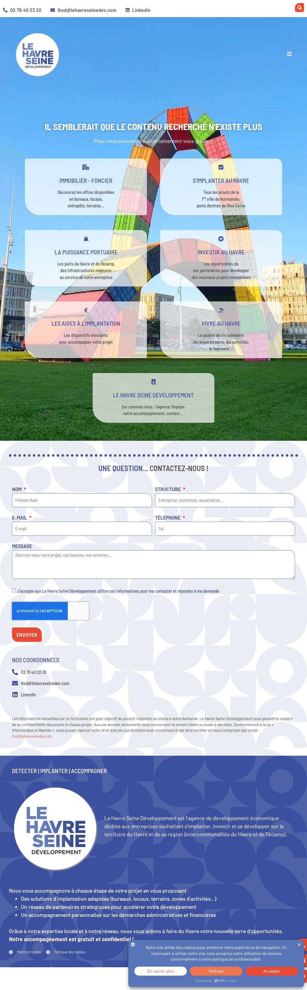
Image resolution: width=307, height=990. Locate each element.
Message (22, 546)
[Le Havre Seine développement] (153, 381)
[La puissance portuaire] (86, 239)
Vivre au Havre (221, 323)
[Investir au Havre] (221, 239)
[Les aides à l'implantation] (86, 310)
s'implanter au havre (221, 180)
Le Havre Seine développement (153, 395)
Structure (168, 489)
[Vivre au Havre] (221, 310)
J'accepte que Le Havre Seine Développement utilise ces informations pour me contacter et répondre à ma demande (118, 590)
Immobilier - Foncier (85, 180)
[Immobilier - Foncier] (86, 167)
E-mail (20, 518)
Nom (17, 489)
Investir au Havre (221, 252)
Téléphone (168, 518)
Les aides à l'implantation (86, 323)
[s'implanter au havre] (221, 167)
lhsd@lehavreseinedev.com (32, 736)
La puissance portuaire (86, 252)
